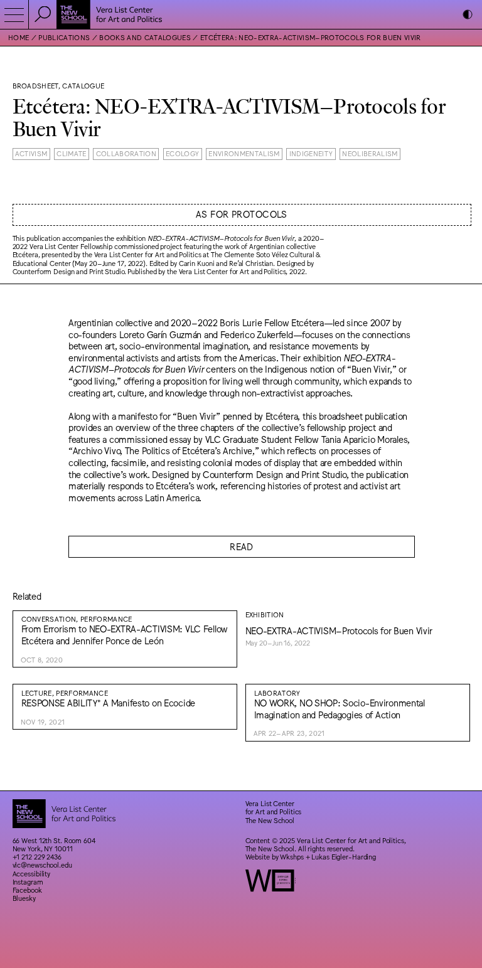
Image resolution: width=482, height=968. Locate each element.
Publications (64, 37)
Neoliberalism (369, 153)
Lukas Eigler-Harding (343, 857)
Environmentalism (243, 153)
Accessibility (32, 874)
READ (242, 546)
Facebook (27, 890)
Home (18, 37)
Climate (71, 153)
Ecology (182, 153)
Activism (31, 153)
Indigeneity (311, 153)
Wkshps (291, 857)
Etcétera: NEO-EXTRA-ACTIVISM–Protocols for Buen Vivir (310, 37)
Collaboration (126, 153)
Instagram (28, 882)
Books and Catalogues (145, 37)
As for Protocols (241, 213)
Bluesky (24, 898)
